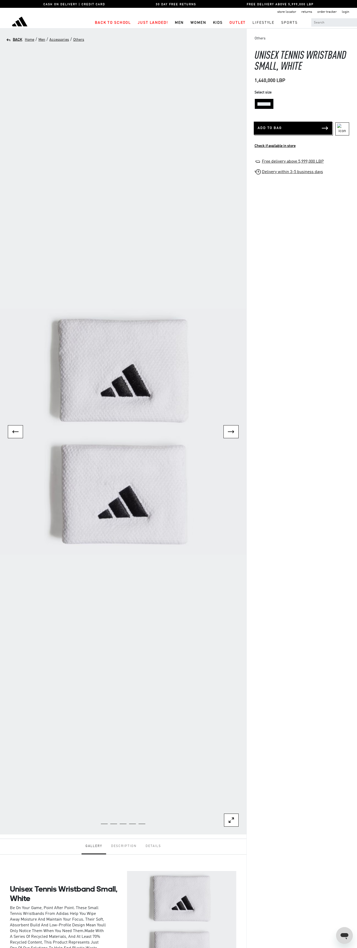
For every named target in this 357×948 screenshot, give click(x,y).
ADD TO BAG (270, 128)
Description (124, 846)
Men (41, 40)
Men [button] (179, 23)
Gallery (93, 846)
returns (306, 12)
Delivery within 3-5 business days (292, 172)
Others (78, 40)
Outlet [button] (237, 23)
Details (153, 846)
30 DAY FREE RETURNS (176, 4)
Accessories (59, 40)
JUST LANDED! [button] (153, 23)
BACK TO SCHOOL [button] (113, 23)
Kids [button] (218, 23)
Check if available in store (275, 146)
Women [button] (198, 23)
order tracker (327, 12)
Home (29, 40)
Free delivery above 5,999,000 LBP (293, 161)
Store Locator (286, 12)
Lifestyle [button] (263, 23)
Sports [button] (289, 23)
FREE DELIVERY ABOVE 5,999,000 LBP (280, 4)
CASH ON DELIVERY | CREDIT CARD (74, 4)
